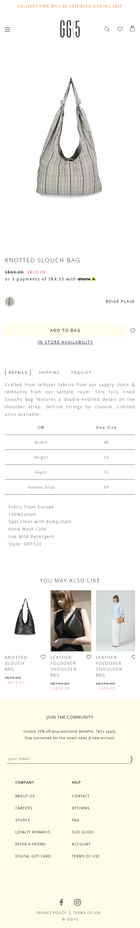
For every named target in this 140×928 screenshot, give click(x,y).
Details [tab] (18, 372)
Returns (81, 808)
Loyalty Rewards (32, 832)
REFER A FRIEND (30, 844)
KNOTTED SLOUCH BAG (16, 663)
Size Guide (83, 832)
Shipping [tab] (49, 372)
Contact (81, 796)
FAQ (75, 820)
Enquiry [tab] (81, 372)
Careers (23, 808)
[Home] (70, 36)
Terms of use (86, 856)
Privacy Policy (51, 912)
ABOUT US (25, 796)
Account (81, 844)
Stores (22, 820)
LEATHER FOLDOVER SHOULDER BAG (63, 666)
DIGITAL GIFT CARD (33, 856)
